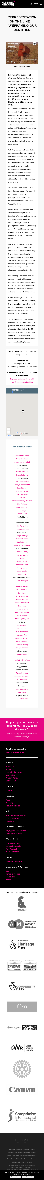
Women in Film (12, 852)
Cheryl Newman (22, 494)
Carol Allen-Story (22, 481)
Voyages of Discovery (16, 830)
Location (10, 821)
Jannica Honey (22, 552)
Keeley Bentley (22, 599)
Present (9, 803)
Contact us (11, 781)
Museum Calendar (14, 861)
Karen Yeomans (22, 590)
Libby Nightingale (22, 619)
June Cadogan (22, 581)
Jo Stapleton (22, 561)
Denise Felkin (22, 514)
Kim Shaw (22, 606)
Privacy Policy (12, 778)
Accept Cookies (15, 1177)
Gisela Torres (22, 542)
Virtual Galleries (13, 806)
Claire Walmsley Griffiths (22, 501)
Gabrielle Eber (22, 539)
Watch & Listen (13, 843)
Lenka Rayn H (22, 615)
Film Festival (11, 849)
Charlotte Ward (22, 491)
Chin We (22, 497)
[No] (41, 1175)
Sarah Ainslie (22, 679)
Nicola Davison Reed (22, 660)
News (8, 871)
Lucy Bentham (22, 632)
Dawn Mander (22, 507)
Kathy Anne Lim (22, 596)
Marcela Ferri (22, 635)
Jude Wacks (22, 571)
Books (8, 879)
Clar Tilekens (22, 504)
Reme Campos (22, 673)
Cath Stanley (22, 488)
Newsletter (11, 775)
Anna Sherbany (22, 459)
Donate (9, 790)
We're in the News (14, 772)
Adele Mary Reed (22, 456)
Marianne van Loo (22, 638)
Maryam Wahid (22, 641)
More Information (28, 1177)
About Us (10, 766)
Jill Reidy (22, 558)
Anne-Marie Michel (22, 462)
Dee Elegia (22, 510)
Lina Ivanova (22, 628)
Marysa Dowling (22, 644)
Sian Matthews (22, 689)
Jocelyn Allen (22, 568)
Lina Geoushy (22, 625)
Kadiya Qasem (22, 586)
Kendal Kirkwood (22, 603)
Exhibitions (10, 877)
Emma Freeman (22, 529)
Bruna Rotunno (22, 475)
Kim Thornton (22, 609)
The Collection (12, 818)
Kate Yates (22, 593)
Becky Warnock (22, 472)
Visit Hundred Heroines (16, 815)
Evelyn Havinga (22, 535)
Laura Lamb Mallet (22, 612)
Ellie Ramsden (22, 526)
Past (8, 800)
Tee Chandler (22, 699)
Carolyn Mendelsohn (22, 485)
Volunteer (10, 769)
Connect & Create (14, 833)
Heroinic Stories (13, 874)
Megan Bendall (22, 648)
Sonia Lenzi (22, 692)
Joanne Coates (22, 565)
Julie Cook (22, 574)
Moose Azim (22, 654)
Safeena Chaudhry (22, 676)
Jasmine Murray (22, 555)
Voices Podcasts (13, 846)
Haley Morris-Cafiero (22, 545)
